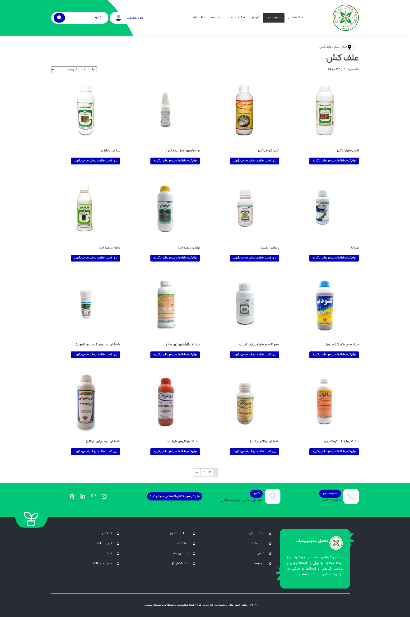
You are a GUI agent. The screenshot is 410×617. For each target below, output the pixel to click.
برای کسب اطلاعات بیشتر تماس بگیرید (334, 161)
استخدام (182, 543)
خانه (344, 47)
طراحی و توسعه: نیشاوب (157, 605)
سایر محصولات (102, 563)
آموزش (255, 17)
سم (336, 47)
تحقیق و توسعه (235, 17)
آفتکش (107, 533)
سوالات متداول (178, 533)
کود (109, 553)
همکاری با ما (180, 553)
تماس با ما (198, 17)
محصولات (276, 17)
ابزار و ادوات (104, 543)
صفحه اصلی (295, 17)
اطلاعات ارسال (179, 563)
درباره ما (215, 17)
